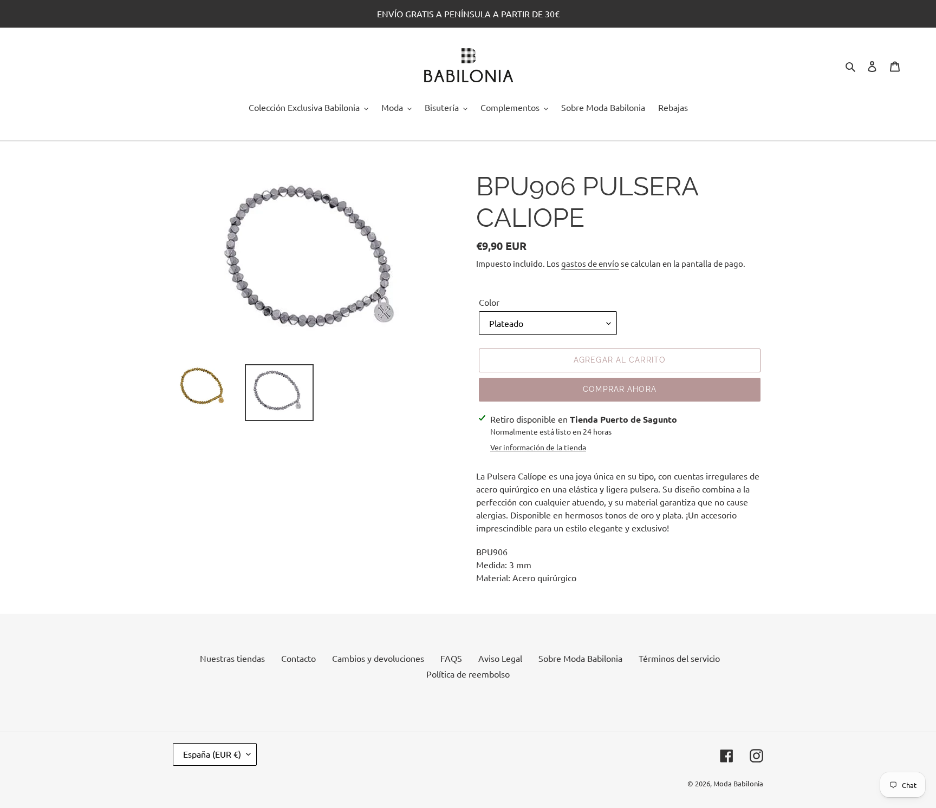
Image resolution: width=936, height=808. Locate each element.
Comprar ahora (619, 389)
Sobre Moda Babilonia (580, 658)
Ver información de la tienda (538, 447)
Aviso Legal (500, 658)
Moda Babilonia (738, 783)
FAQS (451, 658)
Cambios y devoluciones (378, 658)
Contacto (298, 658)
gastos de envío (590, 263)
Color (489, 302)
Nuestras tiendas (232, 658)
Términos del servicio (679, 658)
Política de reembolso (468, 673)
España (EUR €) (212, 753)
